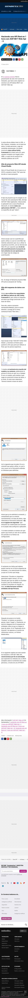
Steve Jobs (19, 29)
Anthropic (12, 29)
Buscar (26, 924)
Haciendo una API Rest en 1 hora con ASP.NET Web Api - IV (14, 730)
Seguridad (4, 904)
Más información (5, 996)
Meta (25, 29)
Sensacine (16, 948)
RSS (21, 883)
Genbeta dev (14, 6)
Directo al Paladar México (6, 988)
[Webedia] (24, 1)
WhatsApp (4, 913)
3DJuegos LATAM (18, 980)
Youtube (14, 883)
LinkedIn (3, 885)
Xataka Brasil (5, 983)
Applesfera (4, 943)
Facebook (14, 59)
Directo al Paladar (6, 958)
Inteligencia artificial (7, 901)
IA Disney (22, 859)
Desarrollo (19, 735)
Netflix (16, 910)
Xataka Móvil (5, 941)
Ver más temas (6, 918)
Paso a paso (5, 898)
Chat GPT (15, 859)
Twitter (17, 59)
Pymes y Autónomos (19, 971)
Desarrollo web (6, 11)
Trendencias (5, 968)
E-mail (22, 59)
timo (3, 910)
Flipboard (19, 59)
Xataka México (5, 980)
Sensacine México (18, 983)
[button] (11, 71)
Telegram (17, 883)
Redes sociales (5, 907)
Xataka (3, 939)
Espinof (16, 951)
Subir (22, 931)
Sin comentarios (7, 59)
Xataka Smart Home (6, 945)
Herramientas (17, 901)
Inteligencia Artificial (19, 913)
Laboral (16, 907)
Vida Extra (16, 941)
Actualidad (17, 898)
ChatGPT (5, 29)
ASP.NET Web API (18, 720)
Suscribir (23, 871)
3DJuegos (16, 939)
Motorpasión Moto (18, 961)
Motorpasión (17, 958)
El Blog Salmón (18, 968)
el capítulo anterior (9, 77)
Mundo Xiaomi (5, 947)
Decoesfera (4, 971)
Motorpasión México (19, 987)
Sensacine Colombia (19, 985)
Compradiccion (5, 973)
